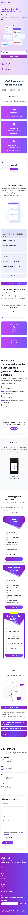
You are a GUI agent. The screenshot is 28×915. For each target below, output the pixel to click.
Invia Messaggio (8, 842)
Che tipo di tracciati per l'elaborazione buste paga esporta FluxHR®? (13, 723)
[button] (14, 233)
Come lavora (5, 886)
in (2, 866)
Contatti (4, 873)
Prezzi (3, 884)
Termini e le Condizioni (11, 59)
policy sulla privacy (17, 911)
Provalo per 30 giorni (7, 891)
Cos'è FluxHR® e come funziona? (10, 707)
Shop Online (5, 889)
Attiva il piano (14, 559)
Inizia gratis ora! (14, 56)
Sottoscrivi (23, 903)
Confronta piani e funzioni (14, 283)
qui (19, 753)
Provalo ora (14, 169)
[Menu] (26, 2)
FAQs (3, 878)
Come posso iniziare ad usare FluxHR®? (11, 728)
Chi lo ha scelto (5, 875)
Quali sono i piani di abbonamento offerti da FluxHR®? (13, 733)
